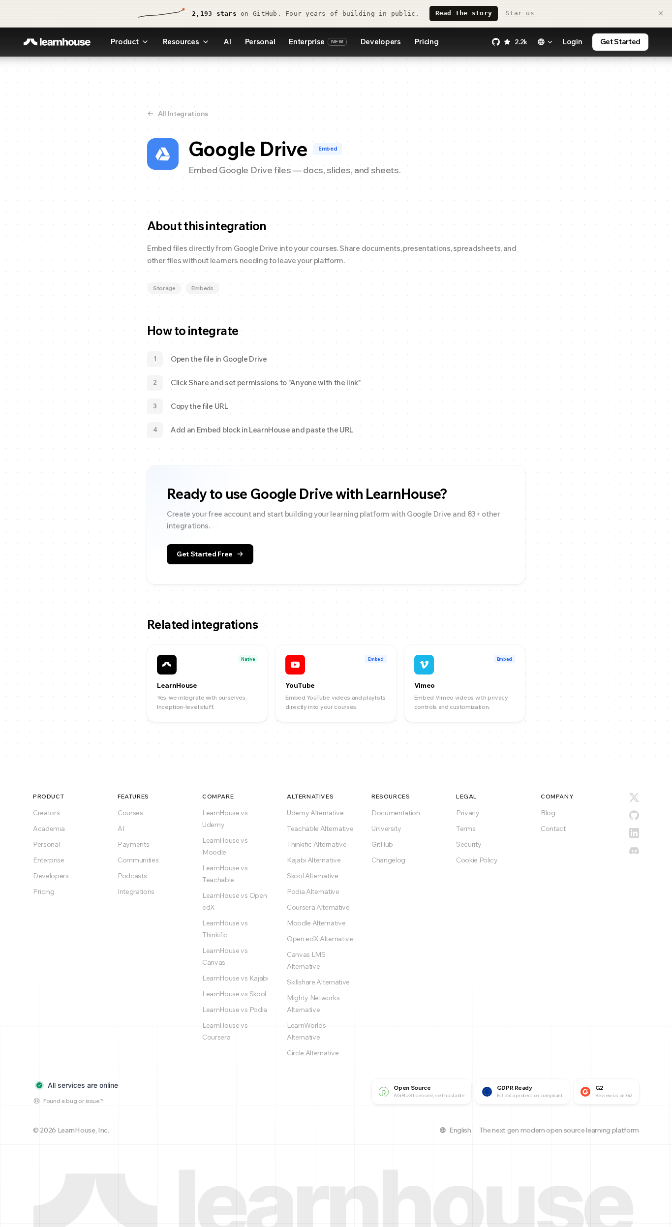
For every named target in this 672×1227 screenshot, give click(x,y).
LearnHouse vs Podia (234, 1009)
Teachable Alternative (320, 828)
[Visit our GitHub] (634, 815)
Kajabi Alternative (313, 860)
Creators (46, 812)
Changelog (388, 860)
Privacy (468, 812)
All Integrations (183, 113)
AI (227, 41)
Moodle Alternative (316, 923)
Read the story (463, 13)
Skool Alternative (312, 875)
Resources (181, 41)
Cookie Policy (477, 860)
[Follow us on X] (634, 797)
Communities (138, 860)
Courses (130, 812)
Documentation (395, 812)
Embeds (202, 288)
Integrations (136, 891)
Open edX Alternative (320, 938)
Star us (520, 13)
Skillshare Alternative (318, 982)
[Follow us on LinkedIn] (634, 833)
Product (125, 41)
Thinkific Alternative (316, 844)
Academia (48, 828)
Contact (553, 828)
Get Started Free (205, 554)
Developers (381, 41)
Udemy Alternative (315, 812)
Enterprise (316, 41)
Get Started (620, 41)
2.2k (521, 41)
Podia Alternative (313, 891)
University (386, 828)
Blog (548, 812)
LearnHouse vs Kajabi (235, 978)
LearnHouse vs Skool (234, 993)
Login (572, 41)
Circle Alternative (312, 1052)
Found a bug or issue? (73, 1100)
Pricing (427, 41)
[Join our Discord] (634, 851)
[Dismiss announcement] (660, 13)
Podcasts (132, 875)
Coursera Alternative (318, 907)
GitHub (382, 844)
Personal (260, 41)
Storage (164, 288)
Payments (133, 844)
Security (468, 844)
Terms (465, 828)
